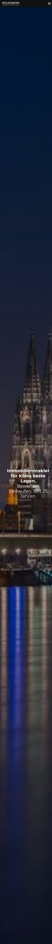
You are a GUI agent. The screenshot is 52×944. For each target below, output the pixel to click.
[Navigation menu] (49, 4)
